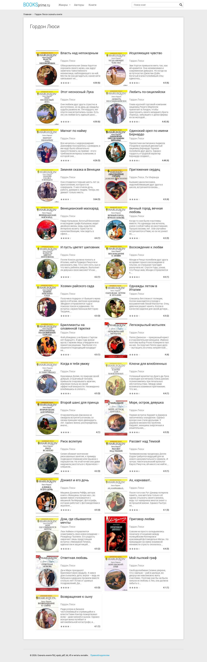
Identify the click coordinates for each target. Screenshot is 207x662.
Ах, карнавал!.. (140, 480)
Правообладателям (99, 655)
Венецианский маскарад (79, 208)
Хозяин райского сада (77, 286)
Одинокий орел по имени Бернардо (148, 132)
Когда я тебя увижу (74, 364)
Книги (92, 4)
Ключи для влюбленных (148, 364)
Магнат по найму (73, 131)
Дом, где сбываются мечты (75, 520)
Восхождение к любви (146, 247)
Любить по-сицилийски (147, 92)
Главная (27, 14)
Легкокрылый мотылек (147, 325)
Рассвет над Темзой (144, 441)
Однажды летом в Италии (143, 288)
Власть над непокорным (79, 53)
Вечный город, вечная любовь (146, 210)
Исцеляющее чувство (145, 53)
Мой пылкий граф (143, 558)
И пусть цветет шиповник (80, 247)
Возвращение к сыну (76, 597)
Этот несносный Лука (77, 92)
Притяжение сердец (144, 169)
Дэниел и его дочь (74, 480)
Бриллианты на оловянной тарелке (75, 326)
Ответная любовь (73, 558)
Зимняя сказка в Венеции (80, 169)
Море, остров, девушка (146, 402)
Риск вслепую (71, 441)
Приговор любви (141, 519)
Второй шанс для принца (79, 402)
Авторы (79, 4)
